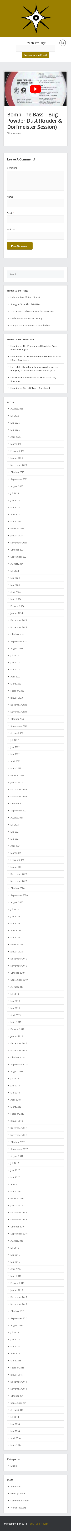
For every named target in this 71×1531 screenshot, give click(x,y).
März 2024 (16, 599)
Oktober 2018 (17, 1057)
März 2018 (16, 1106)
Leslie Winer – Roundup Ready (26, 318)
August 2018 (17, 1071)
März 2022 (16, 768)
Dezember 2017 (19, 1127)
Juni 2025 (15, 500)
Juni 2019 (15, 1000)
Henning (15, 346)
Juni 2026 (15, 422)
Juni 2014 (15, 1424)
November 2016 (19, 1219)
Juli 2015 (15, 1332)
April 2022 (16, 761)
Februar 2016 (17, 1283)
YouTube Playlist (39, 1523)
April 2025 (16, 514)
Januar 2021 (17, 867)
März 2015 (16, 1360)
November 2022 (19, 711)
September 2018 (19, 1064)
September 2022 (19, 725)
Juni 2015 (15, 1339)
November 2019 (19, 965)
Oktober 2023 (17, 634)
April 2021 (16, 845)
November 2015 (19, 1304)
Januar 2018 (17, 1120)
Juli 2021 (15, 824)
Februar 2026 (17, 450)
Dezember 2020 (19, 874)
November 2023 (19, 627)
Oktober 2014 (17, 1395)
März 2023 (16, 683)
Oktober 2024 (17, 549)
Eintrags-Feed (18, 1493)
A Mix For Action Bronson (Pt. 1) (39, 370)
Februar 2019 (17, 1029)
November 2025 (19, 465)
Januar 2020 (17, 951)
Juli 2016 (15, 1247)
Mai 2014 (15, 1431)
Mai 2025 (15, 507)
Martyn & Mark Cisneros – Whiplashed (30, 325)
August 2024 (17, 563)
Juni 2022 (15, 747)
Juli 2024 (15, 570)
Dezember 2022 (19, 704)
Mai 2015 (15, 1346)
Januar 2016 (17, 1290)
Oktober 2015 (17, 1311)
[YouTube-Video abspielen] (35, 89)
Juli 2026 (15, 415)
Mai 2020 (15, 923)
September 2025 (19, 479)
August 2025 (17, 486)
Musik (14, 1465)
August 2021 (17, 817)
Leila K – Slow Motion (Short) (25, 297)
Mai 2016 (15, 1261)
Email (10, 213)
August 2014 (17, 1409)
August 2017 (17, 1156)
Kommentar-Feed (20, 1500)
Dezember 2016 (19, 1212)
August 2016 (17, 1240)
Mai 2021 (15, 838)
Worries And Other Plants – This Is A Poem (32, 311)
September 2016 (19, 1233)
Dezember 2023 (19, 620)
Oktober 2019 (17, 972)
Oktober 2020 (17, 888)
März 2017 (16, 1191)
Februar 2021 (17, 859)
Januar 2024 (17, 613)
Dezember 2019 (19, 958)
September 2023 (19, 641)
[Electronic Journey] (36, 32)
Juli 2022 (15, 740)
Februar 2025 (17, 528)
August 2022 (17, 733)
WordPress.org (18, 1507)
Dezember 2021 (19, 789)
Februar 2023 (17, 690)
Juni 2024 (15, 577)
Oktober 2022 (17, 718)
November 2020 (19, 881)
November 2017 (19, 1134)
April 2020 (16, 930)
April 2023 (16, 676)
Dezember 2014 (19, 1381)
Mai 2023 (15, 669)
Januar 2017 (17, 1205)
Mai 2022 (15, 754)
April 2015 (16, 1353)
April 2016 (16, 1268)
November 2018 (19, 1050)
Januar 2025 (17, 535)
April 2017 (16, 1184)
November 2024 (19, 542)
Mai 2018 (15, 1092)
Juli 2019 (15, 993)
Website (11, 229)
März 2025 (16, 521)
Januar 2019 (17, 1036)
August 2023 (17, 648)
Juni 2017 (15, 1170)
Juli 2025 (15, 493)
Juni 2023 (15, 662)
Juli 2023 (15, 655)
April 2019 (16, 1015)
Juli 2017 (15, 1163)
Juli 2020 (15, 909)
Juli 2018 (15, 1078)
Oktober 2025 (17, 472)
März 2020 (16, 937)
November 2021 (19, 796)
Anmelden (16, 1486)
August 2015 (17, 1325)
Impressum (9, 1523)
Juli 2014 (15, 1417)
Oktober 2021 (17, 803)
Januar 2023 (17, 697)
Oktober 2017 (17, 1142)
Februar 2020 (17, 944)
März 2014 (16, 1445)
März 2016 (16, 1275)
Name (11, 196)
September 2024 (19, 556)
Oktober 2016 (17, 1226)
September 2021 (19, 810)
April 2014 (16, 1438)
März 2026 (16, 443)
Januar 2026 (17, 458)
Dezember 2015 (19, 1297)
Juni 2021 (15, 831)
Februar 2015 (17, 1367)
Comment (12, 167)
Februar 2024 (17, 606)
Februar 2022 (17, 775)
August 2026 (17, 408)
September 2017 (19, 1149)
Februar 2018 (17, 1113)
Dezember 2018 (19, 1043)
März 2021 (16, 852)
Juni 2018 (15, 1085)
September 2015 (19, 1318)
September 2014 (19, 1402)
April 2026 (16, 436)
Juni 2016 (15, 1254)
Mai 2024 (15, 584)
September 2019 (19, 979)
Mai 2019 (15, 1008)
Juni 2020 (15, 916)
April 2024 (16, 592)
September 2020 (19, 895)
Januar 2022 (17, 782)
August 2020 (17, 902)
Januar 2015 (17, 1374)
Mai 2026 (15, 429)
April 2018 (16, 1099)
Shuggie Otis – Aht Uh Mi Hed (25, 304)
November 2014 (19, 1388)
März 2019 (16, 1022)
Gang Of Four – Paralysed (36, 388)
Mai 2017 (15, 1177)
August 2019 (17, 986)
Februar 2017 (17, 1198)
